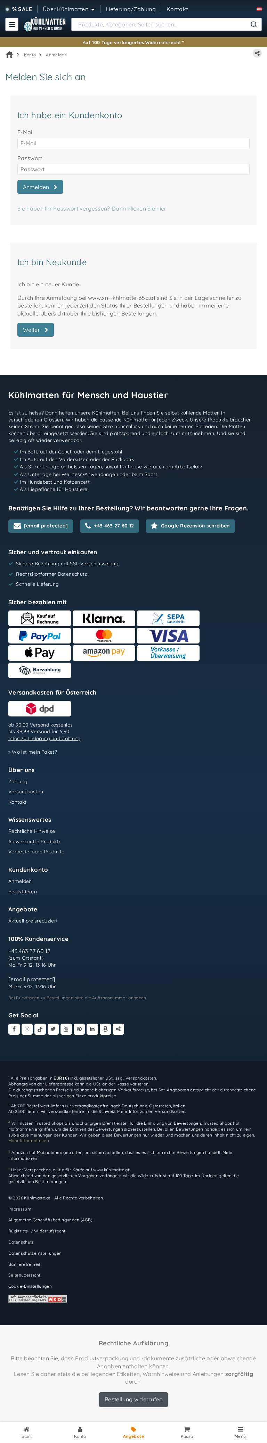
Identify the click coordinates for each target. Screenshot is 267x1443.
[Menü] (11, 24)
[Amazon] (105, 1029)
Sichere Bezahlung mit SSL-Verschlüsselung (67, 563)
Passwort (29, 158)
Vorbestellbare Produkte (36, 851)
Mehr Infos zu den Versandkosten (151, 1111)
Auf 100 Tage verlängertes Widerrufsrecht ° (133, 42)
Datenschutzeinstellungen (35, 1253)
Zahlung (17, 781)
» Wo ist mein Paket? (32, 752)
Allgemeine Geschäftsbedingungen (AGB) (50, 1219)
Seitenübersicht (24, 1275)
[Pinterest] (79, 1029)
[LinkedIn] (92, 1029)
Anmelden (56, 54)
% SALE (22, 9)
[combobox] (166, 24)
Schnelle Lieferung (37, 584)
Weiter (33, 329)
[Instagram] (27, 1029)
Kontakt (177, 9)
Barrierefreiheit (24, 1264)
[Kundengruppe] (259, 9)
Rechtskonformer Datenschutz (51, 574)
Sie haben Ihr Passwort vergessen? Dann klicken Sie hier (92, 208)
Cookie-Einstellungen (30, 1286)
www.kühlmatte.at (111, 1169)
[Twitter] (53, 1029)
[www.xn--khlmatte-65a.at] (45, 24)
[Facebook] (14, 1029)
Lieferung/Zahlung (131, 9)
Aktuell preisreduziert (33, 921)
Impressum (19, 1209)
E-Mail (25, 132)
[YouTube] (66, 1029)
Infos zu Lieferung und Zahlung (44, 738)
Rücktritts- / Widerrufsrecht (36, 1230)
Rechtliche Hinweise (31, 831)
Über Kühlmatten (65, 9)
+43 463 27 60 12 (29, 951)
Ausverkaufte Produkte (35, 841)
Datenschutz (21, 1242)
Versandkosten (25, 791)
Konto (30, 54)
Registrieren (22, 891)
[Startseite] (9, 54)
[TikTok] (40, 1029)
